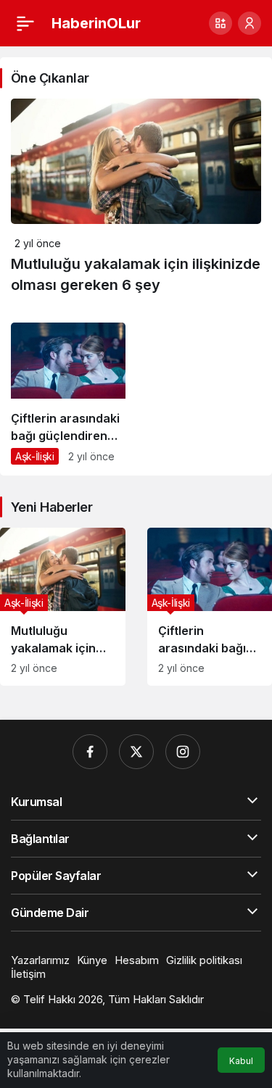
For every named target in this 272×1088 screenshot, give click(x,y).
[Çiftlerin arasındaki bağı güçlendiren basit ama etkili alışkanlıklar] (68, 399)
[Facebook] (90, 751)
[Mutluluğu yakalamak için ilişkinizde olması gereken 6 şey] (62, 607)
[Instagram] (182, 751)
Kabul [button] (241, 1060)
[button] (220, 23)
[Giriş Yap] (249, 23)
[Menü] (25, 23)
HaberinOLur (96, 23)
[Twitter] (136, 751)
